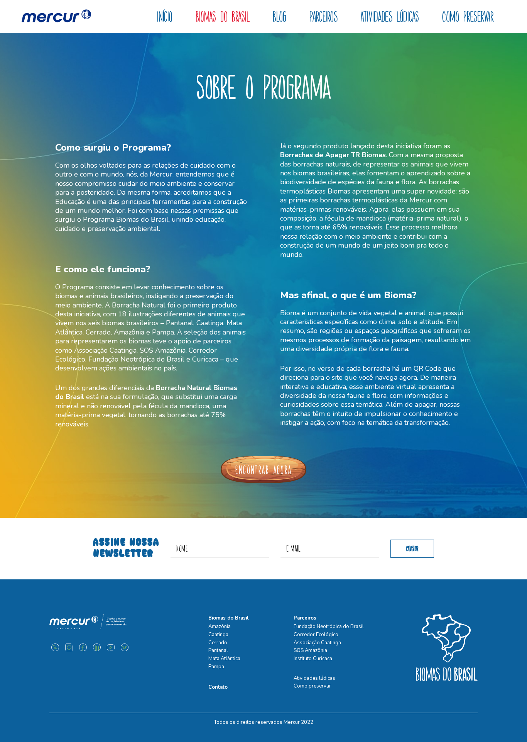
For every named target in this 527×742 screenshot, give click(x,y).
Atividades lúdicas (390, 16)
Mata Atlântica (224, 658)
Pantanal (218, 650)
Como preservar (468, 16)
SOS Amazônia (310, 650)
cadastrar (412, 548)
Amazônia (219, 626)
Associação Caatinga (317, 642)
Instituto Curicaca (313, 658)
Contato (218, 687)
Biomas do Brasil (223, 16)
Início (164, 16)
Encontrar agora (263, 470)
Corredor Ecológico (316, 634)
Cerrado (217, 642)
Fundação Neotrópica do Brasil (329, 626)
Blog (279, 16)
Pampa (216, 666)
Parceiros (323, 16)
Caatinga (218, 634)
